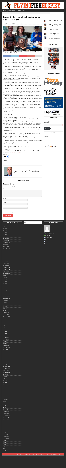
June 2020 (5, 378)
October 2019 (6, 395)
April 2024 (5, 283)
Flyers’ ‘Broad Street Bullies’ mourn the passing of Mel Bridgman (55, 39)
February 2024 (6, 287)
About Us (5, 10)
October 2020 (6, 370)
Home (17, 454)
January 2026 (6, 240)
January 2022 (6, 339)
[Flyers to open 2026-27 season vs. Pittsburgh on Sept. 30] (50, 63)
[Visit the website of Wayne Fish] (13, 175)
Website (5, 206)
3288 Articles (27, 168)
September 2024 (6, 273)
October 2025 (6, 246)
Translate (54, 146)
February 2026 (6, 238)
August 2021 (5, 349)
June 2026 (5, 230)
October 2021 (6, 345)
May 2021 (5, 355)
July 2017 (5, 444)
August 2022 (5, 325)
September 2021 (6, 347)
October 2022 (6, 320)
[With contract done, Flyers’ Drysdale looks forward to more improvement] (56, 50)
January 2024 (6, 290)
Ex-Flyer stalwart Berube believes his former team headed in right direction (54, 29)
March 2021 (5, 360)
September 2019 (6, 397)
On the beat (61, 454)
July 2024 (5, 277)
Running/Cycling (21, 10)
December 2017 (6, 440)
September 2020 (6, 372)
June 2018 (5, 428)
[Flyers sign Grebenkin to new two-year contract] (50, 50)
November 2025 (6, 244)
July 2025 (5, 252)
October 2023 (6, 296)
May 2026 (5, 232)
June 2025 (5, 254)
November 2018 (6, 417)
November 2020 (6, 368)
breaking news (48, 454)
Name (4, 198)
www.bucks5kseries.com (21, 144)
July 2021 (5, 351)
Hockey (33, 454)
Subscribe (47, 128)
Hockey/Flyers (12, 10)
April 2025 (5, 259)
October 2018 (6, 419)
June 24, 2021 (7, 23)
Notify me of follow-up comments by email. (14, 209)
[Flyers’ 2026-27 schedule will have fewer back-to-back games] (56, 55)
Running (20, 23)
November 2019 (6, 393)
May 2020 (5, 380)
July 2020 (5, 376)
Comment (5, 188)
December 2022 (6, 316)
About (21, 454)
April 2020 (5, 382)
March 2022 (5, 335)
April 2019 (5, 407)
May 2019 (5, 405)
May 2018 (5, 430)
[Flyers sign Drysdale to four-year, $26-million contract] (50, 55)
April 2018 (5, 432)
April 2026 (5, 234)
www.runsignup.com (16, 152)
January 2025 (6, 265)
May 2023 (5, 306)
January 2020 (6, 388)
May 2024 (5, 281)
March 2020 (5, 384)
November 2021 (6, 343)
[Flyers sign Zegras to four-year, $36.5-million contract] (56, 59)
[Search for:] (56, 12)
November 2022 (6, 318)
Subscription (27, 454)
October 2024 (6, 271)
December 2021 (6, 341)
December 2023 (6, 292)
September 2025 (6, 248)
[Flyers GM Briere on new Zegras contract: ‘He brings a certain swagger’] (50, 59)
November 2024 (6, 269)
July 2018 (5, 425)
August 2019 (5, 399)
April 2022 (5, 333)
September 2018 (6, 421)
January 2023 (6, 314)
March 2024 (5, 285)
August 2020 (5, 374)
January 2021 (6, 364)
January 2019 (6, 413)
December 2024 (6, 267)
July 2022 (5, 327)
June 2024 (5, 279)
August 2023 (5, 300)
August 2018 (5, 423)
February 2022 (6, 337)
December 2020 (6, 366)
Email (4, 202)
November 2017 (6, 442)
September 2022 (6, 322)
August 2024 (5, 275)
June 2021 (5, 353)
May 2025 (5, 257)
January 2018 (6, 438)
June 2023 (5, 304)
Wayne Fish (14, 23)
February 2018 (6, 436)
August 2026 (5, 226)
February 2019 (6, 411)
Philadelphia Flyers (40, 454)
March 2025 (5, 261)
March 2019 (5, 409)
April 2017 (5, 448)
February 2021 (6, 362)
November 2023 (6, 294)
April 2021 (5, 357)
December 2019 (6, 390)
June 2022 (5, 329)
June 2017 (5, 446)
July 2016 (5, 450)
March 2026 (5, 236)
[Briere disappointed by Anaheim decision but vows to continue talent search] (56, 63)
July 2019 (5, 401)
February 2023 (6, 312)
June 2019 (5, 403)
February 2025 (6, 263)
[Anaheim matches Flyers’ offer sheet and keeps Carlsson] (53, 67)
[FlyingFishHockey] (33, 8)
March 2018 (5, 434)
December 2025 (6, 242)
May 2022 (5, 331)
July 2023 (5, 302)
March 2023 (5, 310)
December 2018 (6, 415)
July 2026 (5, 228)
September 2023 (6, 298)
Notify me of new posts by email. (12, 212)
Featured (55, 454)
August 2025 (5, 250)
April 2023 (5, 308)
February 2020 (6, 386)
